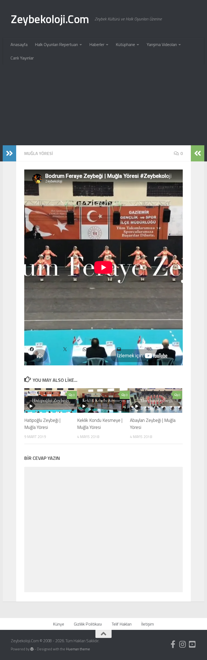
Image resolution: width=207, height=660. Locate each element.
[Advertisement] (103, 105)
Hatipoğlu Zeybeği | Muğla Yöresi (42, 424)
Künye (58, 624)
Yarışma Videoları (162, 44)
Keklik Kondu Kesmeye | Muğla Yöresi (99, 424)
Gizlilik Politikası (88, 624)
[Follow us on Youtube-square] (192, 644)
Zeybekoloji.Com (50, 19)
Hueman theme (78, 649)
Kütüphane (125, 44)
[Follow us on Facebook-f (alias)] (173, 644)
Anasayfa (19, 44)
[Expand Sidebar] (9, 153)
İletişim (147, 624)
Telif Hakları (122, 624)
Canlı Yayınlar (22, 58)
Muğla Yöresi (38, 153)
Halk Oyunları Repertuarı (56, 44)
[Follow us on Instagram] (183, 644)
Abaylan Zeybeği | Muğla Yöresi (152, 424)
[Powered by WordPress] (32, 649)
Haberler (96, 44)
